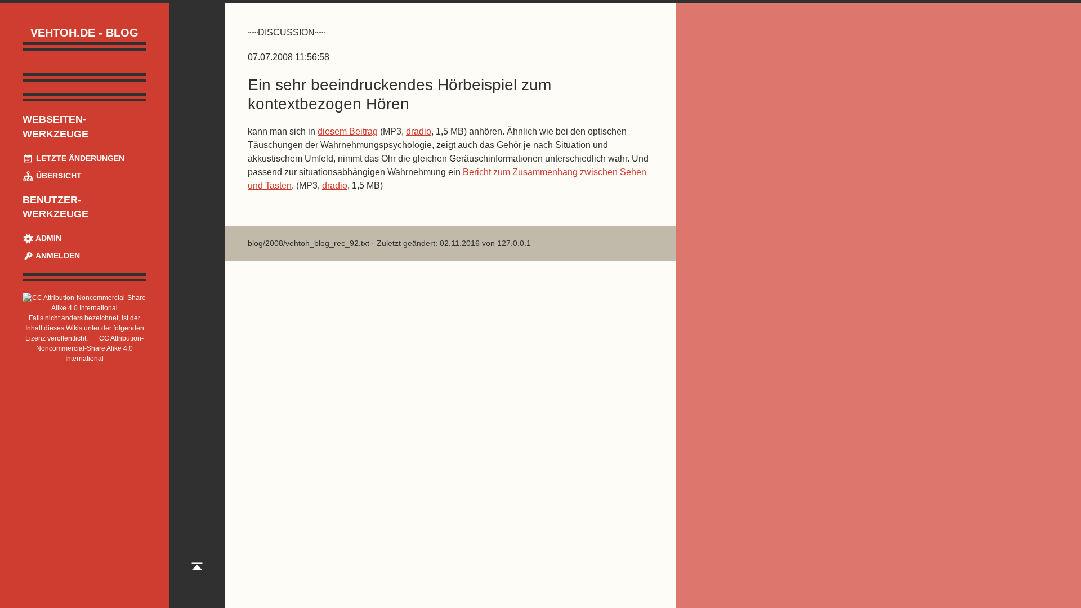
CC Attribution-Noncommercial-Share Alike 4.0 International (90, 348)
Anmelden (57, 255)
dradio (418, 131)
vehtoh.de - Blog (84, 32)
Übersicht (58, 175)
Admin (47, 238)
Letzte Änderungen (79, 158)
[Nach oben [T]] (197, 576)
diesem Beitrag (348, 131)
